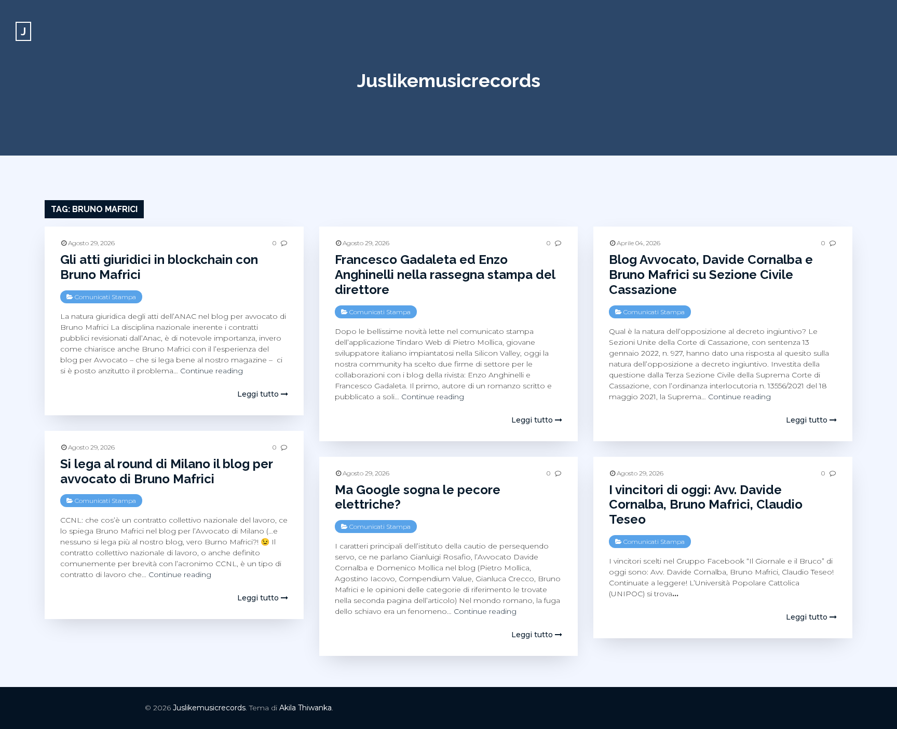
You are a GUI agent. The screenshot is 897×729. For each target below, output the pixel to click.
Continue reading (211, 370)
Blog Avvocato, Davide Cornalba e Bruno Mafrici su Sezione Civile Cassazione (711, 274)
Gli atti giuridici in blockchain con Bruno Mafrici (159, 267)
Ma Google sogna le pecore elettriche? (417, 497)
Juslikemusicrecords (448, 80)
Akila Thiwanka (305, 707)
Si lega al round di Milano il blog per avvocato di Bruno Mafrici (166, 471)
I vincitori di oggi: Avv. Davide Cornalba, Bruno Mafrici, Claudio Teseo (706, 504)
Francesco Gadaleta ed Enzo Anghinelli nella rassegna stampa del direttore (445, 274)
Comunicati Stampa (105, 297)
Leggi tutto (259, 394)
